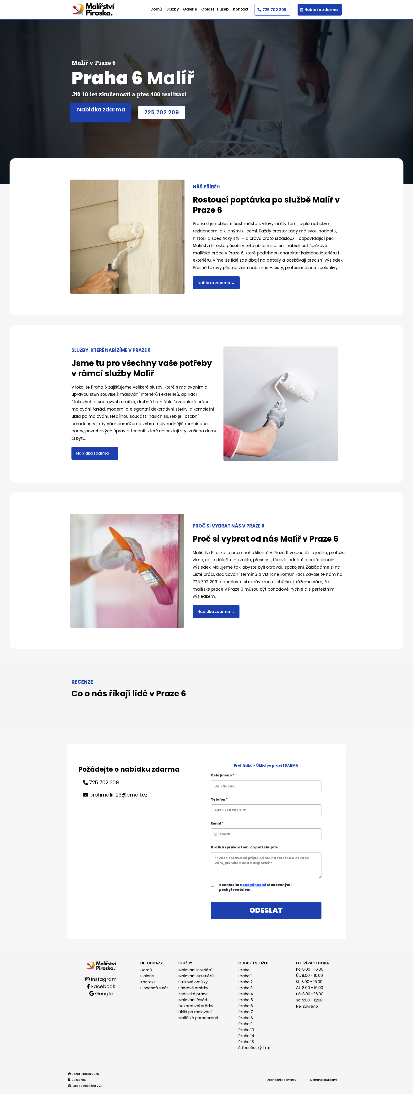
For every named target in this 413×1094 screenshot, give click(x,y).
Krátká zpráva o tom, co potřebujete (244, 847)
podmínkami (254, 884)
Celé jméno (222, 775)
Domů (156, 9)
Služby (172, 9)
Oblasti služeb (215, 9)
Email (217, 823)
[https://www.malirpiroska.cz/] (102, 965)
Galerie (190, 9)
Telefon (219, 799)
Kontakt (241, 9)
